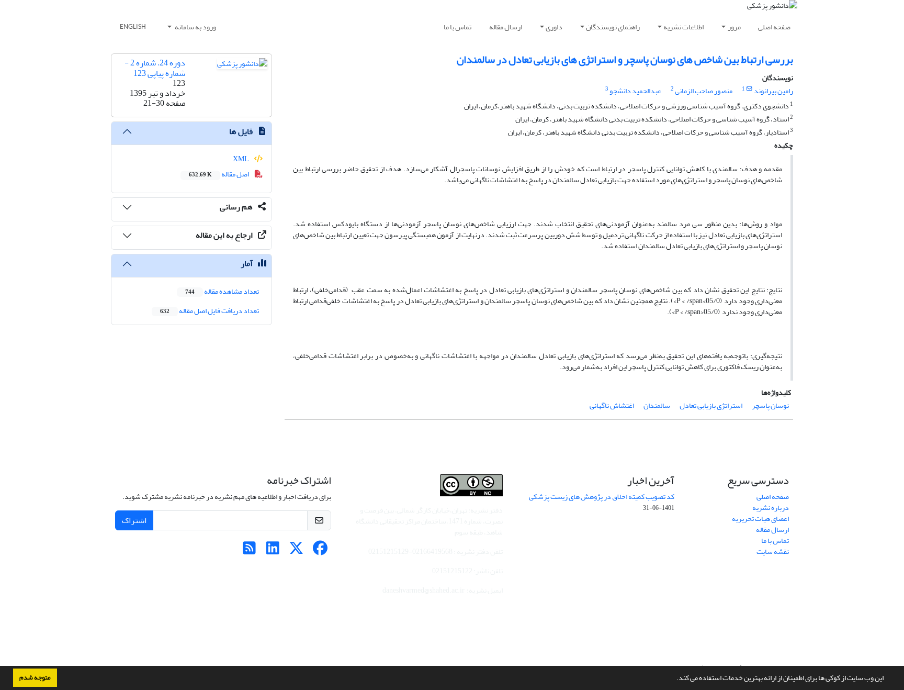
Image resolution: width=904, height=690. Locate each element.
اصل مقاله (219, 174)
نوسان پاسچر (770, 405)
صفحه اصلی (774, 27)
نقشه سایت (772, 551)
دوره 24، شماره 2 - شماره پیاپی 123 (155, 68)
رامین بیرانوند (773, 91)
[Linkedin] (273, 551)
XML (241, 159)
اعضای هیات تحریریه (760, 518)
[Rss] (249, 551)
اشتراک (134, 520)
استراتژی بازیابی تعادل (711, 405)
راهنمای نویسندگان (613, 27)
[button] (673, 679)
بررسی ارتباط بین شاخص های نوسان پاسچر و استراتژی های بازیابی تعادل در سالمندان (625, 59)
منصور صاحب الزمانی (703, 91)
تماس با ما (457, 27)
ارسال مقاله (505, 27)
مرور (734, 27)
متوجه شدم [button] (35, 677)
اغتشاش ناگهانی (612, 405)
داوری (554, 27)
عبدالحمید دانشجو (635, 91)
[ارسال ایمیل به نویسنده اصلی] (749, 89)
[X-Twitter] (296, 551)
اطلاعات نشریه (683, 27)
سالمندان (656, 405)
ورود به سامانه (195, 27)
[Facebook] (320, 551)
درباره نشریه (770, 507)
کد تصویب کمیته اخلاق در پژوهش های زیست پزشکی (601, 496)
